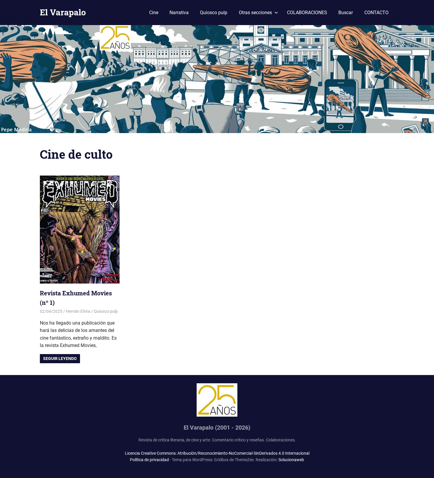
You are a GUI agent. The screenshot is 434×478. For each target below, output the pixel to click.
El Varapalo (63, 12)
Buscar (345, 12)
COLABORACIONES (307, 12)
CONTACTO (376, 12)
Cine (153, 12)
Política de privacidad (149, 459)
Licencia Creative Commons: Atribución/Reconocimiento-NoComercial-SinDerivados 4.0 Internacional (217, 453)
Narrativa (179, 12)
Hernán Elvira (78, 311)
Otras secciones (255, 12)
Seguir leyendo (60, 358)
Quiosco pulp (213, 12)
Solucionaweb (291, 459)
